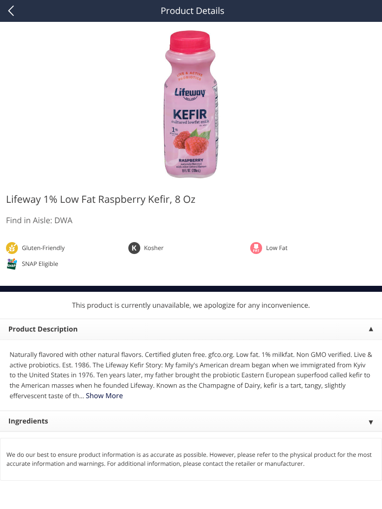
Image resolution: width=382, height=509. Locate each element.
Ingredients (28, 421)
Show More (104, 396)
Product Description (43, 329)
